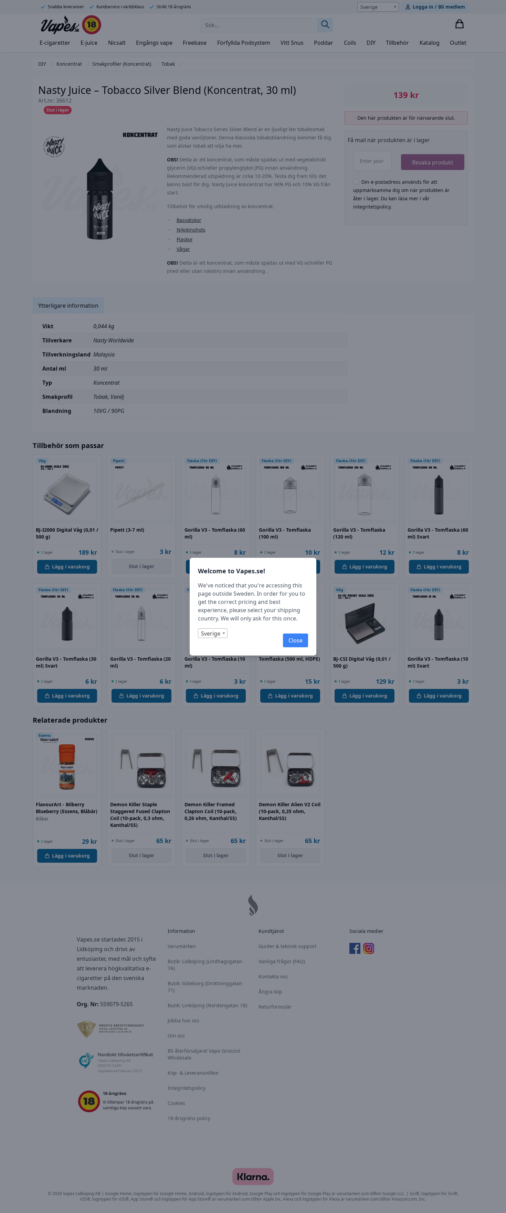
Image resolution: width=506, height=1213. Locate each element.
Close (295, 640)
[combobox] (213, 633)
